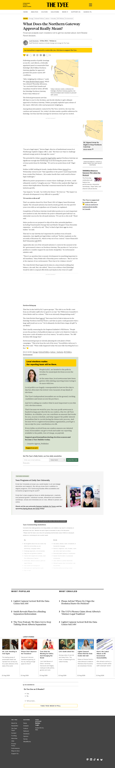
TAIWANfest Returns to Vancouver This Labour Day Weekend (91, 173)
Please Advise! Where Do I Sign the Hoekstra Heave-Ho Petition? (77, 602)
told (36, 241)
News (25, 12)
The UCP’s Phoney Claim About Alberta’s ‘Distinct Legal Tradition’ (80, 612)
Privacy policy (26, 463)
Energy (31, 18)
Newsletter (14, 726)
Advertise (14, 738)
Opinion (25, 736)
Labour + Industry (50, 18)
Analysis (34, 12)
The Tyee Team (14, 729)
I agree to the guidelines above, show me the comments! (50, 521)
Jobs (12, 741)
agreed (42, 318)
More (64, 12)
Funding (13, 736)
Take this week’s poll (51, 706)
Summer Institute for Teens (46, 506)
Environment (69, 18)
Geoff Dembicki (34, 41)
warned (65, 169)
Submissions (15, 748)
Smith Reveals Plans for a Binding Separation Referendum (29, 612)
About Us (14, 723)
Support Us (75, 12)
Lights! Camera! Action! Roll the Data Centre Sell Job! (31, 602)
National (26, 731)
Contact (13, 733)
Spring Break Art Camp (31, 508)
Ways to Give (15, 751)
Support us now (32, 448)
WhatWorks (27, 742)
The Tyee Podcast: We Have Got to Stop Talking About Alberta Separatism (32, 623)
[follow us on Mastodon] (34, 55)
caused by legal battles (48, 158)
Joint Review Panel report (35, 81)
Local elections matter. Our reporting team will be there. (42, 363)
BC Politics (60, 18)
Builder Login (37, 724)
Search (87, 12)
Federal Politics (39, 18)
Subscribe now (72, 460)
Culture (44, 12)
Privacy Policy (13, 745)
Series (25, 739)
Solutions (55, 12)
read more (87, 149)
